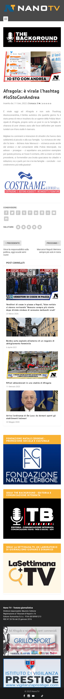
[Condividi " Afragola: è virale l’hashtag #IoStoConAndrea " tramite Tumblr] (24, 213)
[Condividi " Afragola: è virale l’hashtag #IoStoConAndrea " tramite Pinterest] (30, 213)
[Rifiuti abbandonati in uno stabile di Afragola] (32, 365)
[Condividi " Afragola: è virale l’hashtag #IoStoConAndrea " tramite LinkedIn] (36, 213)
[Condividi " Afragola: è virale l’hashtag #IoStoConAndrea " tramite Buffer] (42, 213)
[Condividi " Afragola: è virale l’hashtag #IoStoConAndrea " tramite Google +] (18, 213)
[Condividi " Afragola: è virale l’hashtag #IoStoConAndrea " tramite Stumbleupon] (48, 213)
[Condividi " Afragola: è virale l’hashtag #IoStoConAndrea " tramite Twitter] (12, 213)
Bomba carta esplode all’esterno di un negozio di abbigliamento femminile (30, 342)
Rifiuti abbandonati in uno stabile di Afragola (28, 383)
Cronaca (32, 103)
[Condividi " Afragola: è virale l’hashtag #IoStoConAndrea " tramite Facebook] (6, 213)
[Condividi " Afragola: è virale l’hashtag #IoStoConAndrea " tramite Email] (54, 213)
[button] (32, 37)
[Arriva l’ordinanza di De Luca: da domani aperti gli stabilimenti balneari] (32, 400)
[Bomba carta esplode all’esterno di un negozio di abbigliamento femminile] (32, 327)
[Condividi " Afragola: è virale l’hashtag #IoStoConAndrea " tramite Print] (6, 219)
